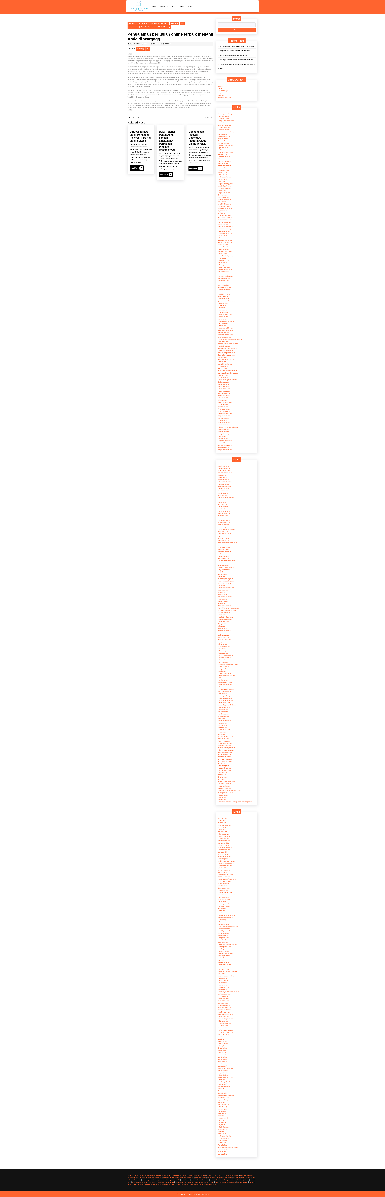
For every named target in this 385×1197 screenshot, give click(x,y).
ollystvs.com (222, 258)
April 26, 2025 (135, 44)
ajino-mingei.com (223, 538)
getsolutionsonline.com (225, 917)
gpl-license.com (223, 678)
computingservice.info (225, 242)
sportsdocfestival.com (225, 445)
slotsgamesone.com (224, 888)
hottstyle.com (222, 693)
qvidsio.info (221, 1088)
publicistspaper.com (224, 770)
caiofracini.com (223, 244)
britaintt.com (222, 797)
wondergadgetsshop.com (226, 567)
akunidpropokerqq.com (225, 579)
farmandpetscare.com (225, 240)
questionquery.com (224, 1012)
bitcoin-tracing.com (224, 786)
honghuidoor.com (223, 897)
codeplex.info (222, 574)
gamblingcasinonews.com (226, 861)
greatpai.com (222, 615)
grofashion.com (223, 425)
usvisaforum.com (223, 518)
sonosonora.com (223, 558)
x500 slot (151, 1177)
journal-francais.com (224, 1023)
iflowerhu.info (222, 1145)
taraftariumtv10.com (224, 1010)
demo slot (158, 1177)
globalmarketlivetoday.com (226, 675)
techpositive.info (223, 247)
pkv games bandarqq (148, 1175)
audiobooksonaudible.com (226, 781)
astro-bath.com (223, 590)
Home (154, 6)
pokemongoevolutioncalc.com (228, 427)
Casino (181, 6)
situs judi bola (234, 1180)
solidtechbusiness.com (225, 335)
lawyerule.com (222, 1028)
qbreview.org (222, 868)
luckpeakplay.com (223, 420)
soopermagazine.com (225, 752)
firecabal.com (222, 671)
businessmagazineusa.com (226, 321)
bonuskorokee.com (224, 389)
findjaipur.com (222, 502)
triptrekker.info (222, 305)
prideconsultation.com (225, 161)
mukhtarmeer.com (223, 714)
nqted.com (221, 718)
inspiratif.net (222, 823)
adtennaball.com (223, 908)
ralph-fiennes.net (223, 969)
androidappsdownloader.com (227, 931)
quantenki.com (222, 319)
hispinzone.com (223, 890)
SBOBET (190, 6)
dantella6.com (222, 886)
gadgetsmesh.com (223, 231)
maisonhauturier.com (224, 707)
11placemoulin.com (224, 177)
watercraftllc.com (223, 621)
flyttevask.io (222, 1131)
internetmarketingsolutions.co (227, 256)
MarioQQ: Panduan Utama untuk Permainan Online (236, 59)
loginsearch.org (223, 1100)
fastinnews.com (223, 404)
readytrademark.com (224, 757)
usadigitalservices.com (225, 953)
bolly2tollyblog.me (224, 1127)
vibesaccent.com (223, 484)
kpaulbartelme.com (224, 346)
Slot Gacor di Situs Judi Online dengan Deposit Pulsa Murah (148, 23)
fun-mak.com (222, 362)
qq (185, 1182)
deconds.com (222, 799)
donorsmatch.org (223, 1104)
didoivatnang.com (223, 651)
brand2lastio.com (223, 951)
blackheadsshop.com (224, 341)
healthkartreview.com (225, 684)
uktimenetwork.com (224, 468)
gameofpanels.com (224, 928)
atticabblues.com (223, 637)
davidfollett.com (223, 509)
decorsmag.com (223, 859)
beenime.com (222, 357)
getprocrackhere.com (225, 402)
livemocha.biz (222, 1111)
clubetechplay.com (224, 395)
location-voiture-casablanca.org (228, 344)
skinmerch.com (223, 515)
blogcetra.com (222, 253)
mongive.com (222, 913)
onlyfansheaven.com (224, 965)
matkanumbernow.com (225, 874)
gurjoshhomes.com (224, 545)
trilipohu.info (222, 1152)
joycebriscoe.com (223, 493)
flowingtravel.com (224, 899)
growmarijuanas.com (224, 222)
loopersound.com (223, 524)
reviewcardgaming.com (225, 337)
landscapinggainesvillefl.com (227, 705)
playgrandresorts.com (225, 440)
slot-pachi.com (222, 195)
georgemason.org (223, 116)
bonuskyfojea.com (224, 386)
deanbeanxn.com (223, 143)
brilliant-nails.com (223, 1016)
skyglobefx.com (223, 296)
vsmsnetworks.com (224, 825)
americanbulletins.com (225, 630)
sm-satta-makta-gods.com (226, 748)
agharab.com (222, 603)
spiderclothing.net (223, 565)
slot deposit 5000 (187, 1184)
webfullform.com (223, 854)
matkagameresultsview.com (227, 915)
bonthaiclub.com (223, 549)
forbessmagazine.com (225, 673)
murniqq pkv (170, 1182)
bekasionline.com (223, 834)
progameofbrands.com (225, 865)
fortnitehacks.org (223, 1097)
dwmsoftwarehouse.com (226, 655)
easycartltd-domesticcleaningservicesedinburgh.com (235, 802)
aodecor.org (221, 1102)
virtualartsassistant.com (225, 350)
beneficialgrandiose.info (225, 1077)
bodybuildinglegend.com (226, 1014)
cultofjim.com (222, 504)
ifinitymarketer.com (224, 409)
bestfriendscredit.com (225, 583)
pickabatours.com (223, 129)
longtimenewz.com (224, 416)
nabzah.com (221, 910)
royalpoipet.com (223, 375)
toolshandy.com (223, 996)
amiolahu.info (222, 1059)
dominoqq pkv (146, 1180)
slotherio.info (222, 1093)
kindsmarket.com (223, 980)
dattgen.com (222, 648)
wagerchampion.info (224, 289)
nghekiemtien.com (224, 1034)
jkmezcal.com (222, 368)
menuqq (130, 1175)
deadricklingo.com (224, 294)
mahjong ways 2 (242, 1182)
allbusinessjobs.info (224, 125)
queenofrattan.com (224, 267)
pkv (196, 1177)
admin (146, 44)
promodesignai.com (224, 768)
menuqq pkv (161, 1182)
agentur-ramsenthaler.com (226, 301)
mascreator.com (223, 709)
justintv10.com (223, 1025)
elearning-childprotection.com (227, 944)
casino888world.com (225, 364)
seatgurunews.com (224, 570)
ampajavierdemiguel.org (225, 486)
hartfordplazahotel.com (225, 1136)
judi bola (228, 1175)
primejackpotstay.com (225, 434)
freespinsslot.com (223, 197)
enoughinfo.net (223, 1118)
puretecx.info (222, 1052)
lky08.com (221, 967)
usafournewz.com (223, 477)
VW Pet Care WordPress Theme (187, 1194)
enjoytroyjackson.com (225, 657)
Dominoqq (164, 6)
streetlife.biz (222, 1113)
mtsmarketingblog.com (225, 1032)
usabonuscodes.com (224, 745)
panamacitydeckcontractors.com (228, 992)
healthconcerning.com (225, 208)
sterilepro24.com (223, 332)
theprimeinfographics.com (226, 353)
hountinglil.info (223, 163)
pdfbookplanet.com (224, 265)
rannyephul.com (223, 1003)
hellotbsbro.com (223, 238)
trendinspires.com (223, 1001)
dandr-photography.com (225, 1019)
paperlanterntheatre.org (225, 617)
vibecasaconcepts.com (225, 314)
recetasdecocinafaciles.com (227, 610)
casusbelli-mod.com (224, 552)
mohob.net (221, 181)
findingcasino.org (223, 280)
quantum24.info (223, 316)
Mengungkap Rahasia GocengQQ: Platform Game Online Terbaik (197, 137)
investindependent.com (225, 700)
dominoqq (221, 95)
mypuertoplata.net (224, 845)
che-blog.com (222, 154)
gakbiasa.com (222, 1143)
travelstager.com (223, 998)
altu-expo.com (222, 594)
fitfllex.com (221, 974)
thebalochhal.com (223, 479)
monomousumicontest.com (227, 292)
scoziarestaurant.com (225, 761)
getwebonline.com (224, 962)
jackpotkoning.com (224, 411)
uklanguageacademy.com (226, 120)
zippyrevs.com (222, 872)
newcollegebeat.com (224, 511)
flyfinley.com (222, 159)
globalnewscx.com (224, 260)
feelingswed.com (223, 669)
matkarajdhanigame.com (225, 145)
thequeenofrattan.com (225, 269)
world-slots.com (223, 150)
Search (236, 19)
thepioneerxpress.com (225, 847)
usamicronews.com (224, 422)
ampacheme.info (223, 1061)
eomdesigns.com (223, 303)
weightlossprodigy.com (225, 184)
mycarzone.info (223, 312)
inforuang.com (222, 978)
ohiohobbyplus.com (224, 534)
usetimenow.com (223, 933)
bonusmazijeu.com (224, 384)
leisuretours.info (223, 235)
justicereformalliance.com (226, 529)
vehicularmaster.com (224, 482)
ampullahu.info (222, 1064)
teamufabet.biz (222, 852)
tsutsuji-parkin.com (224, 601)
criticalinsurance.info (224, 922)
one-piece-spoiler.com (225, 276)
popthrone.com (223, 148)
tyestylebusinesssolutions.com (228, 373)
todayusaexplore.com (225, 473)
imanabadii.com (223, 1149)
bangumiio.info (222, 1073)
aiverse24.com (222, 777)
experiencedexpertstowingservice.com (230, 339)
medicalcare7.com (223, 906)
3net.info (221, 572)
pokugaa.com (222, 436)
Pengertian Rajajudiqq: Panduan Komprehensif (234, 55)
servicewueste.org (224, 870)
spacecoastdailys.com (225, 754)
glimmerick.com (223, 506)
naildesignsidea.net (224, 612)
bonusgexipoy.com (224, 391)
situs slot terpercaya (224, 97)
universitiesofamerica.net (226, 863)
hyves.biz (221, 1115)
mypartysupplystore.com (226, 497)
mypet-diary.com (223, 987)
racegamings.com (223, 431)
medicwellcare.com (224, 323)
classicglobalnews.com (225, 793)
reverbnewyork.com (224, 513)
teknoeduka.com (223, 739)
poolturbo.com (222, 1041)
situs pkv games (176, 1175)
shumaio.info (222, 1091)
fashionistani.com (223, 666)
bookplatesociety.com (225, 554)
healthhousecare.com (225, 682)
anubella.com (222, 779)
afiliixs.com (221, 626)
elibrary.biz (221, 585)
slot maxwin (143, 1177)
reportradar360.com (224, 1005)
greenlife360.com (223, 838)
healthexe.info (222, 1050)
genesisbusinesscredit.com (226, 976)
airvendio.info (222, 1048)
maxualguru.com (223, 190)
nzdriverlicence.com (224, 720)
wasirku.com (222, 1037)
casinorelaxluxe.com (224, 393)
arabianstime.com (223, 635)
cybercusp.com (222, 795)
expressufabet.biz (223, 843)
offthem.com (222, 827)
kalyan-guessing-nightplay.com (228, 926)
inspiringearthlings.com (225, 698)
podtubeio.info (222, 1084)
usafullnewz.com (223, 466)
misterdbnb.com (223, 366)
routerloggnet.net (223, 883)
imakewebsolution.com (225, 152)
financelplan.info (223, 134)
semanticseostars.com (225, 217)
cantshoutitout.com (224, 841)
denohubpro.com (223, 271)
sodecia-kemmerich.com (226, 359)
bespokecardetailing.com (226, 581)
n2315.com (221, 960)
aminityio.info (222, 1057)
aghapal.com (222, 592)
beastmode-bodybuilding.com (227, 132)
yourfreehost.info (223, 540)
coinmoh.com (222, 644)
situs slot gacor (133, 1177)
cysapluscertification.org (226, 1095)
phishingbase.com (223, 429)
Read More (136, 169)
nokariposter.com (223, 924)
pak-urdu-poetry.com (225, 251)
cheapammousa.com (224, 606)
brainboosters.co (223, 488)
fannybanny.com (223, 407)
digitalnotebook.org (224, 188)
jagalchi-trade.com (224, 522)
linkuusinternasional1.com (226, 561)
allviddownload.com (224, 856)
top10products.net (224, 127)
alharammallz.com (223, 628)
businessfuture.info (224, 136)
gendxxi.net (221, 307)
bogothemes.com (223, 536)
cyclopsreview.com (224, 646)
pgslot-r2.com (222, 727)
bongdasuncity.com (224, 193)
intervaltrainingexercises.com (227, 371)
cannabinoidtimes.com (225, 204)
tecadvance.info (223, 1055)
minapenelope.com (224, 527)
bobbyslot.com (222, 175)
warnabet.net (222, 1122)
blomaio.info (222, 1079)
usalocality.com (223, 475)
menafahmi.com (223, 711)
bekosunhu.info (223, 1075)
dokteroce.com (223, 1021)
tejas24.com (222, 1039)
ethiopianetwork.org (224, 229)
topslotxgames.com (224, 881)
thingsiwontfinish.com (225, 449)
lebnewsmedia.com (224, 556)
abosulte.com (222, 775)
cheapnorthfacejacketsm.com (227, 543)
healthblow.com (223, 935)
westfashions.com (224, 994)
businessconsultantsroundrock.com (229, 790)
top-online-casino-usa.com (226, 895)
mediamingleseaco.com (225, 1030)
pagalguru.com (222, 723)
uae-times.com (222, 818)
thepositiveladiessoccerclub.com (228, 608)
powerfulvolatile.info (225, 1086)
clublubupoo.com (223, 382)
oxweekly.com (222, 989)
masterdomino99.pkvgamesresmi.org (206, 1184)
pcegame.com (222, 725)
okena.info (221, 576)
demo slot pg (224, 1180)
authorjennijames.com (225, 597)
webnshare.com (223, 224)
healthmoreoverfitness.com (227, 879)
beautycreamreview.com (226, 642)
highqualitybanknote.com (226, 689)
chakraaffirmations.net (225, 166)
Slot (173, 6)
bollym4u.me (222, 1124)
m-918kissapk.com (224, 1138)
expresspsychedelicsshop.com (228, 664)
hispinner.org (222, 919)
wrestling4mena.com (224, 947)
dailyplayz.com (222, 400)
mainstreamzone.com (225, 220)
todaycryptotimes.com (225, 743)
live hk (220, 88)
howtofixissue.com (224, 850)
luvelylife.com (222, 983)
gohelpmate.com (223, 938)
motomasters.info (223, 310)
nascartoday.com (223, 716)
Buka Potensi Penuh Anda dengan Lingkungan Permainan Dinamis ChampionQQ (167, 140)
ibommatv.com (222, 829)
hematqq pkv (179, 1182)
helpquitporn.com (223, 687)
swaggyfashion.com (224, 1007)
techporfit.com (222, 832)
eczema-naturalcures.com (226, 588)
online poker (211, 1177)
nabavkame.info (223, 1140)
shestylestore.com (224, 447)
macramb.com (222, 985)
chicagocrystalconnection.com (228, 1147)
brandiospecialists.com (225, 904)
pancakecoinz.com (224, 157)
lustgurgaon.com (223, 170)
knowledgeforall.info (224, 949)
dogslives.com (222, 262)
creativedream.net (223, 958)
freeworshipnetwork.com (226, 619)
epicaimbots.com (223, 660)
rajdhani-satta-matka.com (226, 940)
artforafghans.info (223, 1046)
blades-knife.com (223, 274)
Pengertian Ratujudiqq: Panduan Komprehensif (234, 50)
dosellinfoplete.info (224, 1082)
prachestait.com (223, 1043)
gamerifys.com (222, 820)
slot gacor (209, 1175)
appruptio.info (222, 1154)
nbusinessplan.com (224, 836)
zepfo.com (221, 734)
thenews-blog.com (224, 741)
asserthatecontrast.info (225, 1068)
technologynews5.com (225, 736)
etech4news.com (223, 662)
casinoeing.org (222, 1109)
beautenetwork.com (224, 784)
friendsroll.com (223, 563)
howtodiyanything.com (225, 696)
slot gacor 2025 (219, 1175)
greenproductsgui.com (225, 206)
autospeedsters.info (224, 287)
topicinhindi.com (223, 118)
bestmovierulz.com (224, 520)
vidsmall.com (222, 325)
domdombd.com (223, 398)
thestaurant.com (223, 377)
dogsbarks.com (223, 653)
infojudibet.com (223, 139)
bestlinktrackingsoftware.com (227, 380)
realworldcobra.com (224, 283)
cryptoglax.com (223, 531)
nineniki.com (222, 901)
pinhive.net (221, 1120)
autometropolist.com (224, 639)
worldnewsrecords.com (225, 330)
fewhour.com (222, 213)
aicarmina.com (222, 495)
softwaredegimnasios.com (226, 750)
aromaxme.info (222, 1066)
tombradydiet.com (224, 547)
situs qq (220, 86)
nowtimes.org (222, 1106)
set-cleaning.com (223, 766)
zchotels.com (222, 732)
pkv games (221, 93)
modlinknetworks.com (225, 413)
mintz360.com (222, 179)
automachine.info (223, 285)
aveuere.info (222, 202)
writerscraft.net (223, 942)
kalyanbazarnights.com (225, 892)
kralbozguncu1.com (224, 702)
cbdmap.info (222, 141)
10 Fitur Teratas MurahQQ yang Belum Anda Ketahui (236, 46)
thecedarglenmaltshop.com (226, 114)
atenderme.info (223, 1070)
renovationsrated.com (225, 759)
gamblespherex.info (224, 298)
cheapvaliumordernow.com (226, 355)
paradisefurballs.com (224, 199)
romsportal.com (223, 443)
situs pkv (177, 1180)
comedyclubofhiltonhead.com (227, 348)
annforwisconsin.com (225, 500)
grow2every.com (223, 680)
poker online (203, 1182)
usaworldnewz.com (224, 470)
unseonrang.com (223, 249)
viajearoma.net (222, 599)
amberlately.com (223, 491)
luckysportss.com (223, 418)
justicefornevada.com (225, 233)
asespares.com (222, 633)
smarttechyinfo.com (224, 186)
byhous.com (222, 1134)
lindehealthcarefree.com (225, 123)
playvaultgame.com (224, 438)
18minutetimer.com (224, 215)
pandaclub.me (222, 1129)
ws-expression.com (224, 729)
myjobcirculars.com (224, 877)
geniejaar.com (222, 172)
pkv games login (223, 91)
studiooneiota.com (224, 278)
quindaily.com (222, 772)
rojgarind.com (222, 211)
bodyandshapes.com (224, 788)
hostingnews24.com (224, 691)
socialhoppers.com (224, 956)
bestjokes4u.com (223, 168)
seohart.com (222, 763)
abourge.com (222, 624)
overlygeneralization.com (226, 226)
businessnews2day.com (225, 328)
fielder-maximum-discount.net (227, 971)
